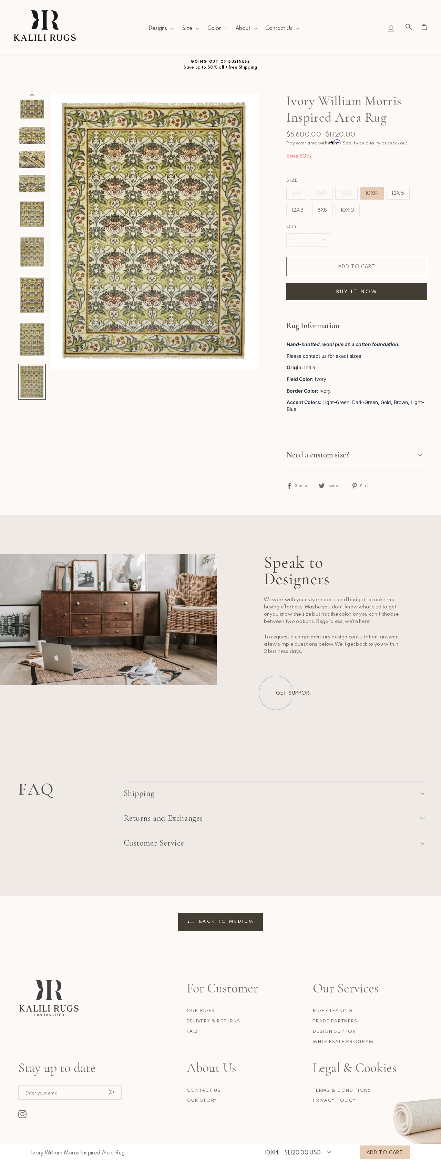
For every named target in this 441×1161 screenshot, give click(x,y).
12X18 (298, 209)
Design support (336, 1031)
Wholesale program (343, 1041)
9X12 (346, 193)
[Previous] (32, 96)
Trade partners (335, 1021)
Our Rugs (201, 1010)
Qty (291, 226)
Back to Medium (225, 921)
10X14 (372, 193)
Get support (294, 692)
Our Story (202, 1100)
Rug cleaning (332, 1010)
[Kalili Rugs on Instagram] (22, 1114)
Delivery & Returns (213, 1021)
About (243, 27)
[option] (220, 64)
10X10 (348, 209)
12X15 (398, 193)
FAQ (192, 1031)
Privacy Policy (334, 1100)
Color (214, 27)
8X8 (322, 209)
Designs (157, 27)
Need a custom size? (317, 455)
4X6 (297, 193)
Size (187, 27)
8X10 (321, 193)
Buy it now (357, 291)
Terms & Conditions (342, 1090)
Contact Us (279, 27)
